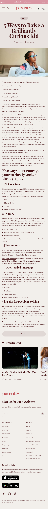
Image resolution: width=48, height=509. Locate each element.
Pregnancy (5, 445)
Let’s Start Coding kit (9, 259)
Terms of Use (9, 502)
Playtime (5, 437)
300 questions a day (32, 82)
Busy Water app (7, 250)
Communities (6, 452)
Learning (24, 18)
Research (5, 128)
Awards (28, 430)
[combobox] (41, 9)
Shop (3, 456)
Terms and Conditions (33, 445)
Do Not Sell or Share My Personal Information (34, 457)
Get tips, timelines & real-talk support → (22, 2)
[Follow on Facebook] (3, 493)
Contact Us (29, 437)
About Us (29, 434)
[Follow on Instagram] (9, 493)
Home (28, 426)
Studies (4, 115)
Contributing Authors (33, 441)
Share (25, 334)
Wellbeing (5, 448)
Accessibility (30, 452)
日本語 (42, 9)
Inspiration (5, 426)
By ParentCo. (30, 42)
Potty (4, 441)
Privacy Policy (30, 448)
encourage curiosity (22, 152)
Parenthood (6, 434)
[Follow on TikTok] (15, 493)
